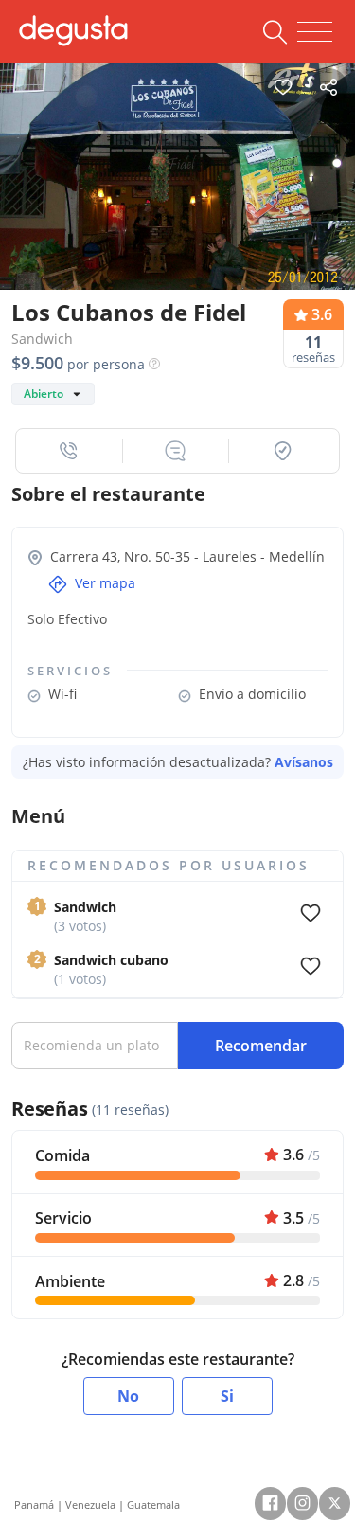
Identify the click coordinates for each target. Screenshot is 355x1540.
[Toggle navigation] (315, 32)
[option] (177, 177)
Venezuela (90, 1504)
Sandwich (42, 339)
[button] (69, 451)
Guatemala (153, 1504)
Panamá (34, 1504)
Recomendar (261, 1045)
